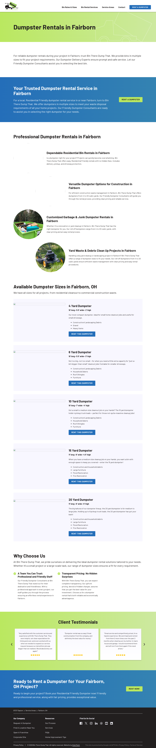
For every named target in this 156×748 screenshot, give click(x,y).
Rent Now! (134, 689)
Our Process (50, 723)
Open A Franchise (20, 732)
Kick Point (76, 745)
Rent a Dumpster (140, 7)
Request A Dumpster (22, 723)
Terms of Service (136, 745)
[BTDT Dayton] (11, 6)
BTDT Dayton (18, 710)
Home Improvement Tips (55, 737)
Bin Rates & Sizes (69, 7)
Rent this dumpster (82, 334)
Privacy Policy (18, 745)
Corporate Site (19, 737)
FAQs (47, 732)
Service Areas (108, 7)
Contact (121, 7)
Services (49, 728)
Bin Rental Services (89, 7)
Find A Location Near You (24, 728)
